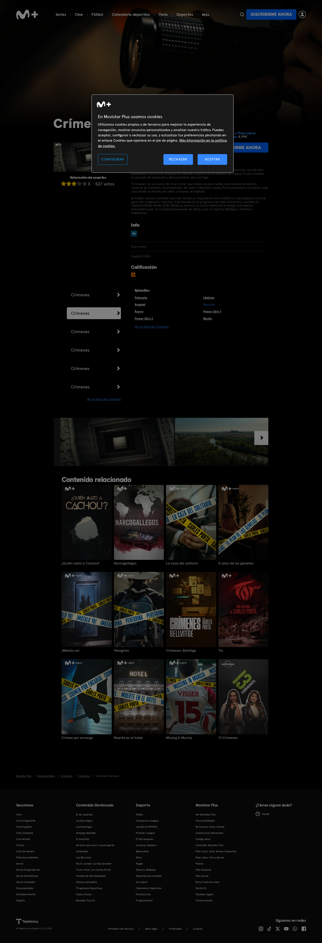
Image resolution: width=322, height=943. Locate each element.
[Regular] (74, 183)
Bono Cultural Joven (208, 882)
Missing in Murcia (179, 738)
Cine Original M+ (26, 820)
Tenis (163, 14)
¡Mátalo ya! (71, 651)
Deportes (185, 14)
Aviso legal (151, 928)
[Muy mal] (63, 183)
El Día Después (144, 839)
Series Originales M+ (28, 869)
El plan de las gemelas (235, 563)
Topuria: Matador (146, 869)
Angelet (140, 304)
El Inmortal (82, 839)
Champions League (147, 820)
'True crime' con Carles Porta (93, 869)
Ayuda (265, 813)
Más (205, 14)
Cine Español (24, 826)
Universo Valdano (146, 845)
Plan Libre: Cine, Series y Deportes (216, 851)
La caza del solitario (182, 563)
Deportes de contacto (149, 875)
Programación (144, 900)
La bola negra (84, 820)
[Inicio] (27, 14)
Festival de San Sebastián (91, 875)
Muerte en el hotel (128, 738)
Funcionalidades (205, 820)
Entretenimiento (26, 894)
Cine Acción (23, 839)
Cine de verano (25, 851)
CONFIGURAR (112, 159)
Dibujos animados (86, 882)
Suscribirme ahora (271, 14)
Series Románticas (27, 875)
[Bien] (79, 183)
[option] (117, 442)
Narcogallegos (125, 563)
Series (61, 14)
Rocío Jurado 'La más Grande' (94, 863)
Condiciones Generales (209, 832)
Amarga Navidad (86, 832)
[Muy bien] (84, 183)
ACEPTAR (212, 159)
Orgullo (20, 900)
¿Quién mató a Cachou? (80, 563)
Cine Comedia (24, 832)
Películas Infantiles (27, 857)
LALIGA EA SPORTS (146, 826)
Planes (199, 863)
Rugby (139, 863)
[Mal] (68, 183)
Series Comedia (25, 882)
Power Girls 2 (144, 318)
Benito (207, 318)
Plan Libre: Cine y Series (210, 857)
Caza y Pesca (83, 894)
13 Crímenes (227, 738)
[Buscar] (242, 14)
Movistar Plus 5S (85, 900)
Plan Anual (202, 875)
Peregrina (121, 651)
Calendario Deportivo (148, 888)
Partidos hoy (143, 894)
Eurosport (142, 882)
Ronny (139, 311)
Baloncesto (142, 851)
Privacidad (175, 928)
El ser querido (84, 814)
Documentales (24, 888)
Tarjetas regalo (204, 894)
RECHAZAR (178, 159)
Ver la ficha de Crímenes (104, 399)
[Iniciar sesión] (302, 14)
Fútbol (97, 14)
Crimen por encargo (77, 738)
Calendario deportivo (131, 14)
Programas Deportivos (89, 888)
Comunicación (204, 900)
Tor (220, 651)
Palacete (141, 297)
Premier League (145, 832)
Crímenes (80, 294)
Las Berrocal (83, 857)
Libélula (208, 297)
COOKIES (197, 928)
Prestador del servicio (121, 928)
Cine (79, 14)
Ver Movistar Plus (206, 814)
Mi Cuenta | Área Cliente (210, 826)
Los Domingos (84, 826)
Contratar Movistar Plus (209, 845)
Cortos (20, 845)
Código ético (203, 839)
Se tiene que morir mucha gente (95, 845)
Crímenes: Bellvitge (181, 651)
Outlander (82, 851)
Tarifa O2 (201, 888)
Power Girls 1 (212, 311)
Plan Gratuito (203, 869)
